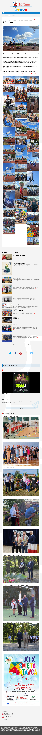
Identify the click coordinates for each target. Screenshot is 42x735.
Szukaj (35, 13)
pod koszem (28, 73)
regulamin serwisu (29, 724)
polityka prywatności (19, 724)
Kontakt (6, 719)
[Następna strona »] (28, 344)
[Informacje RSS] (26, 353)
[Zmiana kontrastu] (21, 10)
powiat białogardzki (9, 73)
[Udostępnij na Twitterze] (36, 25)
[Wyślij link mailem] (38, 25)
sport (18, 73)
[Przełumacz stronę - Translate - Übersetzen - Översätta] (26, 10)
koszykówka (22, 73)
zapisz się (21, 408)
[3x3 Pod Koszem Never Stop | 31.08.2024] (9, 80)
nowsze (37, 248)
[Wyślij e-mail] (16, 10)
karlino (32, 73)
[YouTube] (20, 353)
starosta (37, 73)
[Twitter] (10, 353)
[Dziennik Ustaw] (7, 714)
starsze (5, 248)
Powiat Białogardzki (5, 15)
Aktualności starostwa (11, 363)
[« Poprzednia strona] (13, 344)
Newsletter (5, 399)
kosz (15, 73)
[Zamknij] (40, 727)
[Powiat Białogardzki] (3, 13)
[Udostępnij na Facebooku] (34, 25)
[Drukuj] (38, 19)
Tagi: (4, 73)
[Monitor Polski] (7, 717)
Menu (38, 13)
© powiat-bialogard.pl (8, 724)
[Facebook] (15, 353)
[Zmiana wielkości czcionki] (23, 10)
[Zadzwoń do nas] (18, 10)
